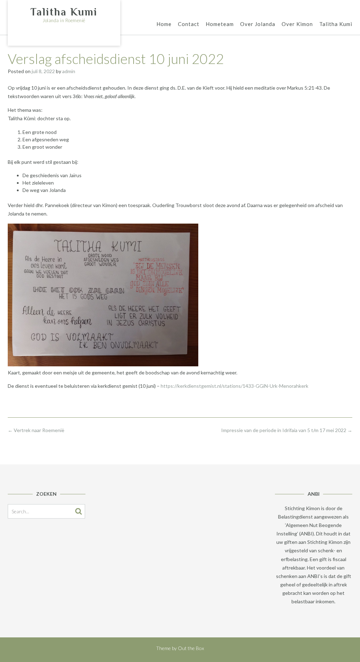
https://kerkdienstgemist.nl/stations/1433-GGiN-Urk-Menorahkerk (234, 386)
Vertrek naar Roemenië (36, 430)
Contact (188, 24)
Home (164, 24)
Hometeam (220, 24)
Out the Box (191, 648)
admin (68, 71)
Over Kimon (297, 24)
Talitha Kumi (64, 12)
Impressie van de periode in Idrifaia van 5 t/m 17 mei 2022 (286, 430)
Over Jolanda (257, 24)
